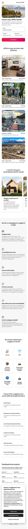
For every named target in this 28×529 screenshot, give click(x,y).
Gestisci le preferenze (13, 519)
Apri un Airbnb (20, 2)
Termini (16, 524)
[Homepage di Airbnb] (3, 2)
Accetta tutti (13, 511)
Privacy (11, 524)
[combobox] (13, 30)
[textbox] (7, 35)
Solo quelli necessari (13, 515)
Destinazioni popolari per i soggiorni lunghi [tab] (12, 467)
